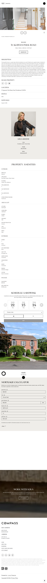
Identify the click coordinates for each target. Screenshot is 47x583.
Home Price (3, 389)
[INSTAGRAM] (2, 555)
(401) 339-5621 (23, 148)
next (25, 32)
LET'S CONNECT (4, 550)
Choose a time (10, 312)
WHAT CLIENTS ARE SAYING (7, 548)
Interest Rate (3, 411)
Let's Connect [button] (23, 498)
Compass (19, 558)
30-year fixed (6, 397)
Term (2, 395)
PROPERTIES (3, 546)
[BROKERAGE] (12, 555)
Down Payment (4, 400)
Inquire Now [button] (23, 52)
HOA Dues (3, 416)
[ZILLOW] (9, 555)
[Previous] (5, 305)
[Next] (41, 305)
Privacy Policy (14, 578)
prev (21, 32)
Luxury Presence (12, 575)
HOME (2, 542)
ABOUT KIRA (3, 544)
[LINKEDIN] (6, 555)
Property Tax (3, 405)
